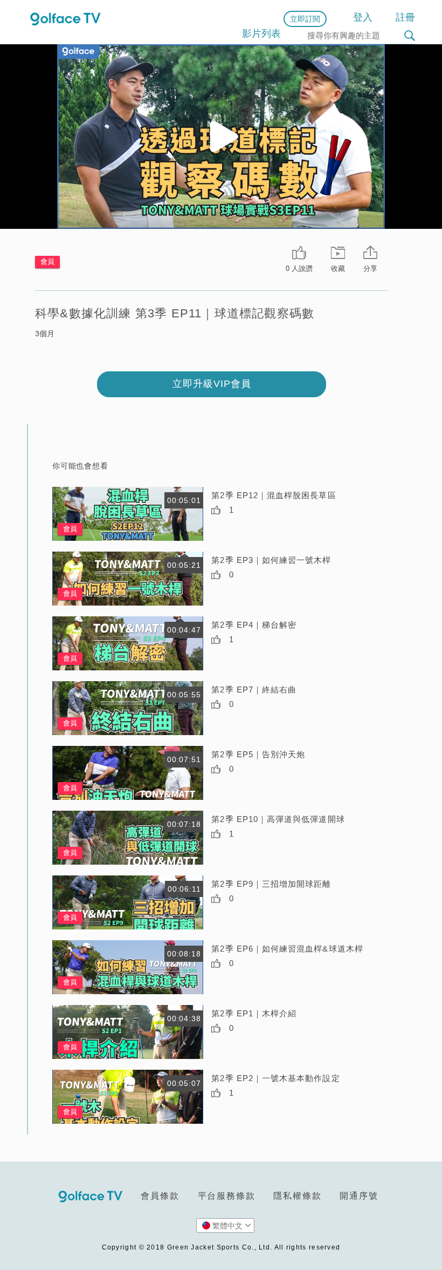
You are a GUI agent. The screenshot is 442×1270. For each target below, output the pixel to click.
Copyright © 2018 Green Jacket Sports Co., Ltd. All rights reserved (221, 1247)
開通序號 (359, 1195)
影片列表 (261, 33)
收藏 (338, 268)
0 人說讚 (299, 268)
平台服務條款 (226, 1195)
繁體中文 (227, 1225)
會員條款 (160, 1195)
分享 (370, 268)
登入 (362, 17)
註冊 (405, 17)
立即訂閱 (305, 19)
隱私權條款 (297, 1195)
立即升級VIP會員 (211, 383)
